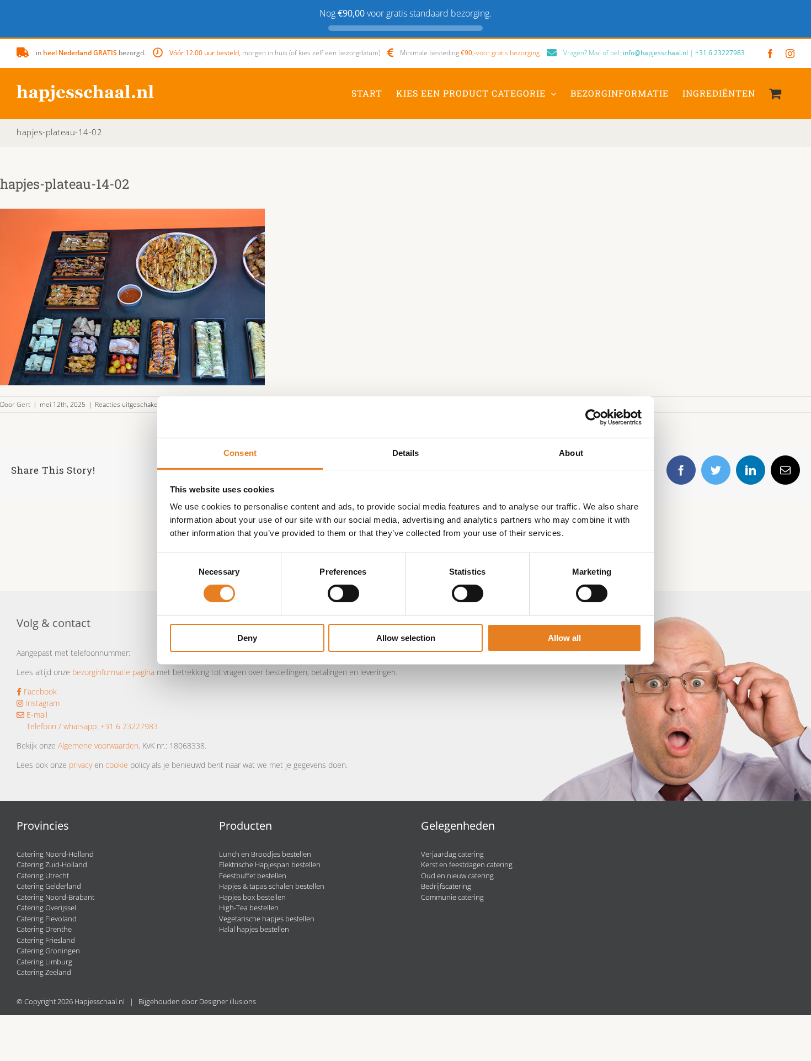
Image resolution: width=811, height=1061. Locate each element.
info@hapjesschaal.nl (655, 52)
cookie (116, 765)
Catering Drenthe (44, 929)
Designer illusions (227, 1001)
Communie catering (452, 897)
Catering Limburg (44, 962)
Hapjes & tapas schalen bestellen (271, 886)
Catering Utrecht (43, 875)
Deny (247, 638)
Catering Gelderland (49, 886)
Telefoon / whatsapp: (62, 726)
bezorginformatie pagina (113, 672)
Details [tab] (405, 453)
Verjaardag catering (452, 854)
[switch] (343, 593)
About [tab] (571, 453)
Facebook (39, 691)
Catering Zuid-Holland (52, 864)
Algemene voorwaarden (98, 745)
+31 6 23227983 (720, 52)
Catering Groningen (48, 951)
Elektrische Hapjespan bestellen (270, 864)
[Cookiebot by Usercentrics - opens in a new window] (593, 417)
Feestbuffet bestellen (252, 875)
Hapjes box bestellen (252, 897)
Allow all (564, 638)
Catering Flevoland (47, 919)
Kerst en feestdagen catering (467, 864)
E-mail (35, 714)
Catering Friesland (46, 940)
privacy (80, 765)
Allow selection (405, 638)
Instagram (41, 703)
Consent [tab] (240, 453)
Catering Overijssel (46, 908)
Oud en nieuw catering (457, 875)
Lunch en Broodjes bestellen (265, 854)
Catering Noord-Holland (55, 854)
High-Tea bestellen (249, 908)
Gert (23, 404)
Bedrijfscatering (446, 886)
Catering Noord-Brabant (55, 897)
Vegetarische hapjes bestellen (266, 919)
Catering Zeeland (44, 972)
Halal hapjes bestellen (254, 929)
